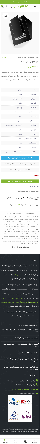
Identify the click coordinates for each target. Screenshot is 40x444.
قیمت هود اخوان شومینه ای (21, 231)
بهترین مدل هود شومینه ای (25, 219)
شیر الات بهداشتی (7, 302)
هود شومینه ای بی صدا (15, 239)
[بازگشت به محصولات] (5, 57)
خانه (37, 57)
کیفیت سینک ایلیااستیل (30, 353)
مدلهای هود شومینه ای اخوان (21, 234)
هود (25, 57)
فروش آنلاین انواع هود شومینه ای (15, 224)
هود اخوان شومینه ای (23, 236)
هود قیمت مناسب (16, 241)
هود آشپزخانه (17, 298)
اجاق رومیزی (34, 302)
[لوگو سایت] (21, 6)
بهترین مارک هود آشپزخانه (18, 217)
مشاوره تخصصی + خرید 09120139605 (20, 181)
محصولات (31, 57)
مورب (20, 57)
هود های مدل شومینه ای (27, 243)
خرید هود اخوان (19, 221)
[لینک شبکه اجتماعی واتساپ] (15, 247)
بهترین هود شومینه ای (29, 221)
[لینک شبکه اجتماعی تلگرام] (12, 247)
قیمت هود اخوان (23, 229)
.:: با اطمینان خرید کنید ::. (20, 2)
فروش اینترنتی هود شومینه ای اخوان (16, 226)
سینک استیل (6, 298)
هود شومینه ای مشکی (27, 241)
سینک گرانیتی (19, 275)
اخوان (13, 213)
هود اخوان (32, 236)
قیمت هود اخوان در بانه (12, 229)
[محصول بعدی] (2, 57)
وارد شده (17, 205)
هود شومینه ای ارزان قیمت (29, 239)
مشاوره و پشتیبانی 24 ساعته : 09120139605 (22, 389)
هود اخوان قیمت (13, 236)
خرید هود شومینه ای (8, 221)
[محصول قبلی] (7, 57)
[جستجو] (11, 7)
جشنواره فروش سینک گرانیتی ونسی (20, 158)
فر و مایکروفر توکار (22, 302)
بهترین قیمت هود (30, 217)
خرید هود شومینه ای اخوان (32, 224)
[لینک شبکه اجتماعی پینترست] (17, 247)
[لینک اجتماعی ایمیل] (20, 247)
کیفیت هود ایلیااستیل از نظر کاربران (26, 338)
